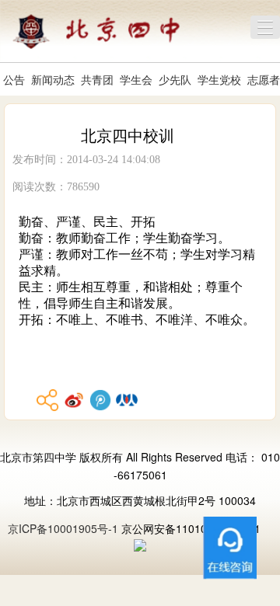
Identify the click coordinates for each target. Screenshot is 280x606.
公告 (14, 79)
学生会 (136, 79)
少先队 (175, 79)
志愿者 (263, 79)
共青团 (97, 79)
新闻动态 (53, 79)
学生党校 (219, 79)
